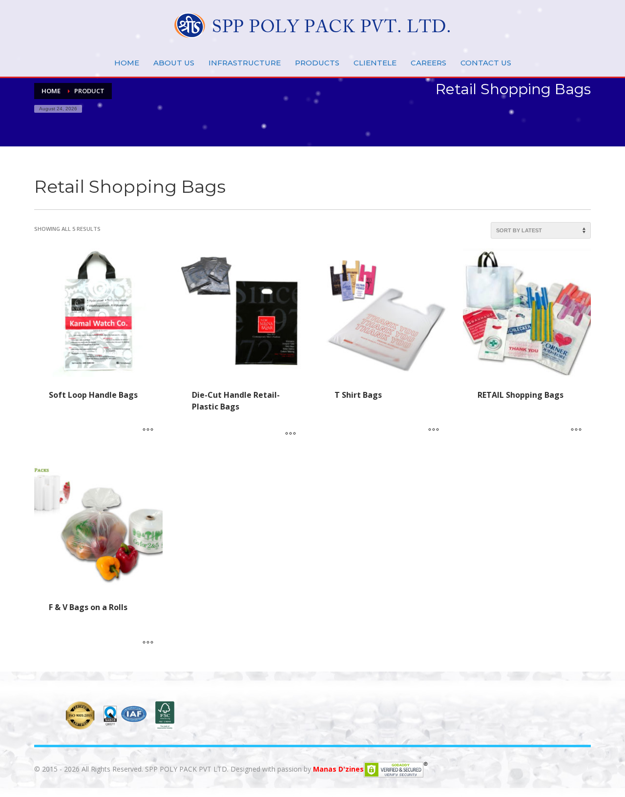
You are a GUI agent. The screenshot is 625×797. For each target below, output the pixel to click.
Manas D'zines (338, 769)
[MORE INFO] (148, 430)
